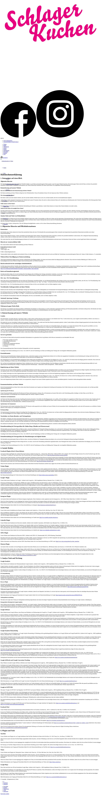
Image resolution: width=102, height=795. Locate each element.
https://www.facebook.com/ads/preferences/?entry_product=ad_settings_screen (71, 722)
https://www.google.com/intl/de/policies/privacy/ (66, 703)
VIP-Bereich (6, 146)
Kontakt (5, 153)
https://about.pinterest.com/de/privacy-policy (26, 555)
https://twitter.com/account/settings (46, 475)
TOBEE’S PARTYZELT (10, 142)
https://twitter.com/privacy (6, 472)
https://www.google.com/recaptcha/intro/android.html (12, 704)
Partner (4, 149)
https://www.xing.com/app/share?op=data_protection (67, 541)
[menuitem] (52, 786)
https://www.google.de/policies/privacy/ (68, 681)
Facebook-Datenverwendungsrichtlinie (56, 716)
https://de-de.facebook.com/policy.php (45, 461)
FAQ (4, 154)
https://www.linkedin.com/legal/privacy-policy (50, 530)
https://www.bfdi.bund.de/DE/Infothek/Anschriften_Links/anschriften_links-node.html (19, 268)
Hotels (4, 145)
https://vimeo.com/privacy (55, 762)
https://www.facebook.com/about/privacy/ (56, 720)
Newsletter (5, 151)
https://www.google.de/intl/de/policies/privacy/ (56, 776)
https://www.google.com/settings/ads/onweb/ (10, 650)
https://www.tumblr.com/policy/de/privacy (48, 517)
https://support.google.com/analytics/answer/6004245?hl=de (69, 595)
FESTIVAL (7, 140)
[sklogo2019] (7, 161)
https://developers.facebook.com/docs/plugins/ (57, 455)
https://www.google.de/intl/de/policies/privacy (60, 747)
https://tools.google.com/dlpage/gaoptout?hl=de (78, 586)
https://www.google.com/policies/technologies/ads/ (66, 657)
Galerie (5, 148)
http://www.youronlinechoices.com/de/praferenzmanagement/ (14, 727)
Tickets (4, 144)
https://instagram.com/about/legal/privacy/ (47, 505)
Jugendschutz (6, 150)
